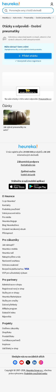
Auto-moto (17, 17)
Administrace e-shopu (12, 284)
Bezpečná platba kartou (13, 269)
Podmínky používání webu (35, 373)
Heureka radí (7, 252)
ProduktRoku (8, 336)
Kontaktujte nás (28, 165)
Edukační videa (8, 312)
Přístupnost (7, 233)
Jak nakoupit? (8, 245)
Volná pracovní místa (11, 213)
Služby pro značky (10, 300)
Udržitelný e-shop (10, 348)
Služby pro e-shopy (10, 292)
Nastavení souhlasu (11, 260)
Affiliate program (9, 308)
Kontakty (6, 205)
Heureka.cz (6, 17)
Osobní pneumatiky (43, 17)
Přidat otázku (29, 56)
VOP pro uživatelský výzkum (14, 273)
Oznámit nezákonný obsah (14, 229)
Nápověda (6, 316)
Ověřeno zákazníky (10, 328)
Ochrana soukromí (10, 265)
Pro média (6, 217)
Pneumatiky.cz (44, 99)
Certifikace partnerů (11, 340)
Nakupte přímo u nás (11, 256)
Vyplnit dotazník (28, 174)
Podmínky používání (11, 209)
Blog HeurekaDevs (10, 225)
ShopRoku (6, 332)
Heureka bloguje (9, 221)
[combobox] (28, 10)
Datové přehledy (9, 304)
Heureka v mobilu (10, 248)
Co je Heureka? (9, 201)
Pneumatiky (28, 17)
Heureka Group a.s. (34, 370)
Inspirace (6, 344)
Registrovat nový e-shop (13, 288)
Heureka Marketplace (11, 296)
